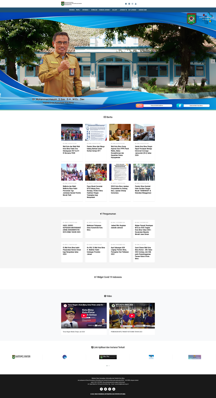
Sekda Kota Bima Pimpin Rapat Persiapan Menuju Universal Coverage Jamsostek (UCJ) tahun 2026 (143, 161)
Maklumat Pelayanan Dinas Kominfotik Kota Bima (95, 238)
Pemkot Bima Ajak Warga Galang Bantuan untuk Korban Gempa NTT (95, 159)
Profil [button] (78, 10)
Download (94, 10)
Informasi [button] (85, 10)
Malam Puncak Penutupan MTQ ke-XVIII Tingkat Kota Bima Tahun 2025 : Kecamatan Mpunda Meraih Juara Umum (144, 240)
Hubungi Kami (143, 10)
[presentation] (3, 67)
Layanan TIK (123, 10)
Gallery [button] (114, 10)
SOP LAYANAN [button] (132, 10)
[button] (107, 376)
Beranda (72, 10)
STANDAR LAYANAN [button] (104, 10)
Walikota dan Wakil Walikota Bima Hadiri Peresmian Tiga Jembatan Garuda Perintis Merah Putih (72, 201)
